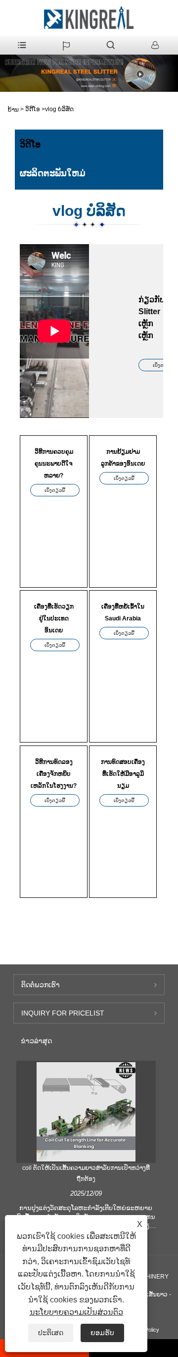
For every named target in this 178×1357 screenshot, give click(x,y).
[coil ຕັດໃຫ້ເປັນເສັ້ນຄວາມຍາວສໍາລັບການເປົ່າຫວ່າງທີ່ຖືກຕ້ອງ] (86, 1111)
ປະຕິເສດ (50, 1333)
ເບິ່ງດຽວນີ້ (54, 490)
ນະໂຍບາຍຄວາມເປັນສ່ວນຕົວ (76, 1312)
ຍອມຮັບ (102, 1333)
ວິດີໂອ (32, 109)
